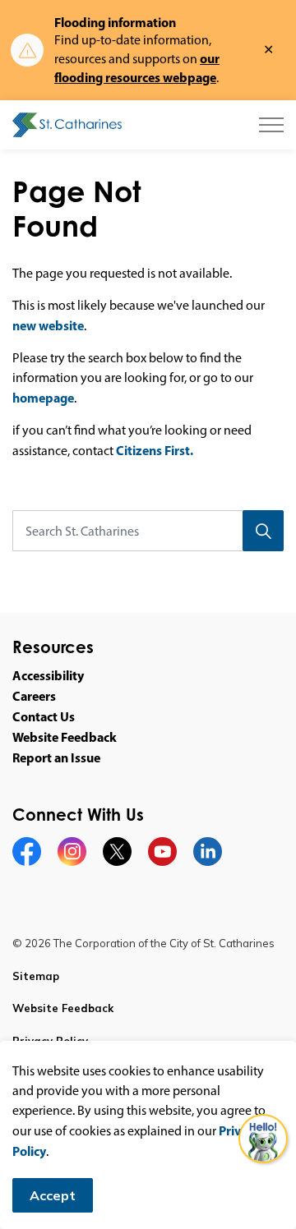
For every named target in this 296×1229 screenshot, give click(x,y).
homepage (43, 397)
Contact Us (43, 716)
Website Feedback (64, 737)
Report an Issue (56, 757)
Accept (53, 1195)
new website (48, 325)
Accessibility (48, 675)
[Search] (263, 530)
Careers (34, 696)
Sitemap (35, 976)
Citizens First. (154, 450)
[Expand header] (271, 125)
